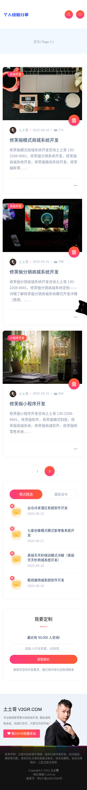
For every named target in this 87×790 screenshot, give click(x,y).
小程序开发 (17, 338)
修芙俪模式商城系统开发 (34, 140)
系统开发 (15, 74)
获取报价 (43, 659)
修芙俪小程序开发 (27, 403)
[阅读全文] (75, 186)
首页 (36, 42)
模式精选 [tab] (26, 494)
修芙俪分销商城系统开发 (34, 272)
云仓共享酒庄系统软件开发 (47, 508)
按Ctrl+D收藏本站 (23, 733)
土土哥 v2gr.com (22, 709)
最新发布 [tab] (61, 494)
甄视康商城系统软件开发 (45, 580)
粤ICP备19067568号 (49, 778)
